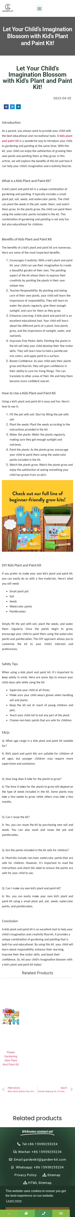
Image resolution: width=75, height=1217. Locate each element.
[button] (39, 8)
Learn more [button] (14, 1200)
